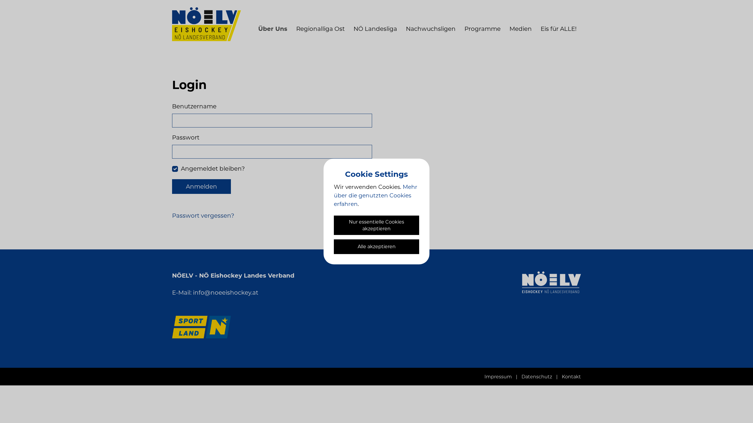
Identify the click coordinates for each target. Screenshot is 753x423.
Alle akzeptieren (377, 246)
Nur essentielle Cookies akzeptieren (376, 225)
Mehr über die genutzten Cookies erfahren (375, 195)
